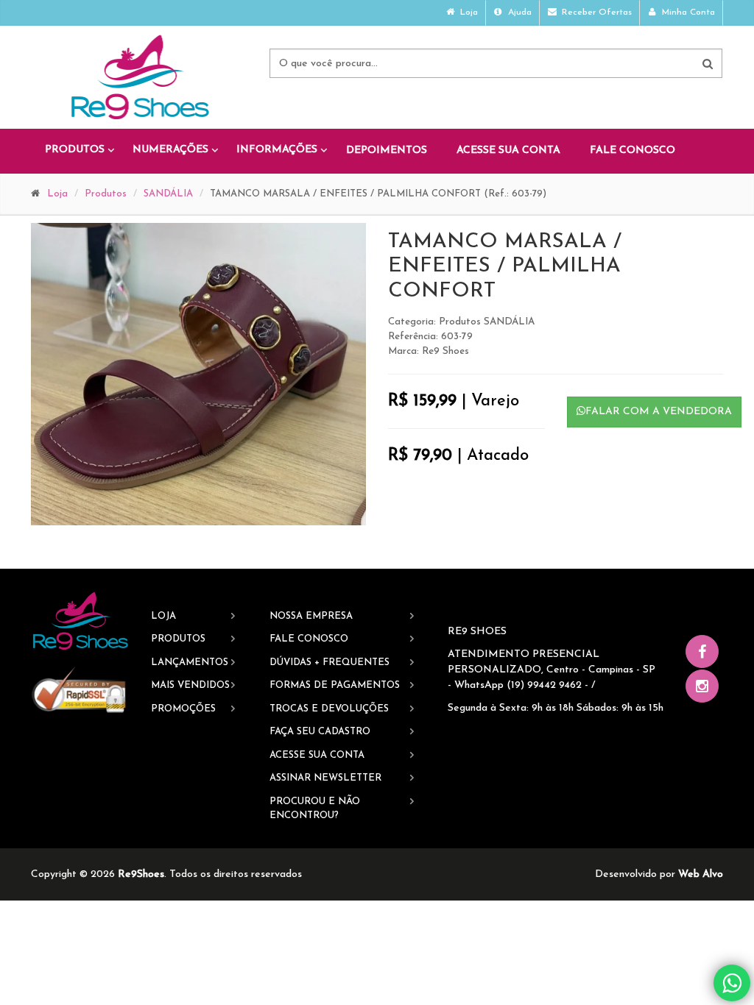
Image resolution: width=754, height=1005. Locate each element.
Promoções (183, 709)
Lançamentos (189, 662)
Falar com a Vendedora (658, 411)
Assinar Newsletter (325, 778)
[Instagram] (702, 686)
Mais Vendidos (190, 685)
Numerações (170, 149)
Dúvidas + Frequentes (329, 662)
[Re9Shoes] (79, 621)
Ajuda (518, 12)
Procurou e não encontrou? (314, 809)
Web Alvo (700, 874)
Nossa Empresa (311, 616)
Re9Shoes (141, 874)
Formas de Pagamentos (334, 685)
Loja (467, 12)
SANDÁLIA (168, 194)
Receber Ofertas (595, 12)
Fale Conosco (632, 150)
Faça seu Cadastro (319, 731)
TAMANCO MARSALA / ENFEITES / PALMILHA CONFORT (504, 267)
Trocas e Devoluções (329, 709)
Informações (276, 149)
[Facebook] (702, 651)
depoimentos (386, 150)
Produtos (75, 149)
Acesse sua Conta (508, 150)
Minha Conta (687, 12)
